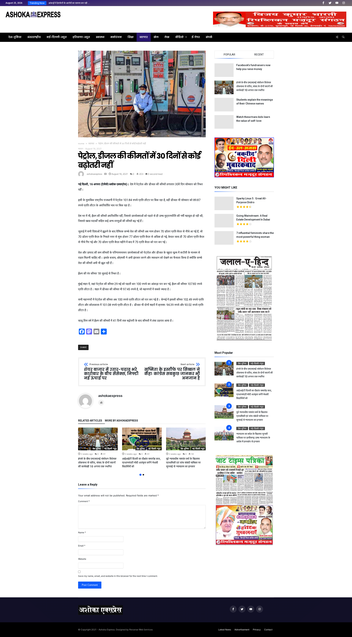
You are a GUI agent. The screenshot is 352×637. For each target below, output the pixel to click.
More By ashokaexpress (121, 420)
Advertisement (241, 629)
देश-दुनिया (97, 448)
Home (81, 143)
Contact (268, 629)
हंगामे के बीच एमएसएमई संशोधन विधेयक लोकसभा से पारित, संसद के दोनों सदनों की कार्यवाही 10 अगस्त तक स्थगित (97, 462)
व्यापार (91, 143)
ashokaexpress (94, 174)
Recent (259, 54)
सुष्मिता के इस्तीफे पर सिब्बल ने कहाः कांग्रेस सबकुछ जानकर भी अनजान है (172, 371)
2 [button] (143, 474)
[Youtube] (337, 3)
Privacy (257, 629)
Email (81, 545)
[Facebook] (323, 3)
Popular (229, 54)
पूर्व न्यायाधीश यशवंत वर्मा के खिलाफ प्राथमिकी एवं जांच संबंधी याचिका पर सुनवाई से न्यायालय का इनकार (183, 462)
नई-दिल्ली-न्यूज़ (110, 448)
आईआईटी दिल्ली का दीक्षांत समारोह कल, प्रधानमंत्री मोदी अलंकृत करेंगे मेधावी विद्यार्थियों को (141, 462)
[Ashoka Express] (33, 11)
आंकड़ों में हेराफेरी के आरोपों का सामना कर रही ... (68, 3)
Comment (84, 501)
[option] (98, 448)
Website (82, 559)
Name (82, 532)
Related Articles (90, 420)
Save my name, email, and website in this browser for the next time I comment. (118, 576)
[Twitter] (330, 3)
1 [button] (140, 475)
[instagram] (343, 3)
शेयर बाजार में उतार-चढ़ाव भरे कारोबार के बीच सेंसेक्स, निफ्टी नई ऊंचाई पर (111, 371)
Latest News (224, 629)
